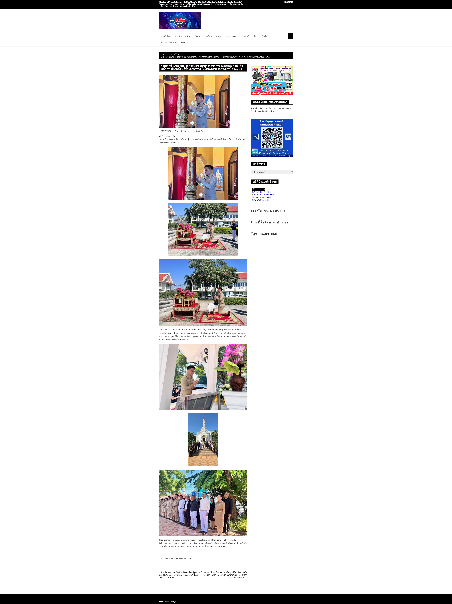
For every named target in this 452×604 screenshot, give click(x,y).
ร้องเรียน (208, 36)
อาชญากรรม (231, 36)
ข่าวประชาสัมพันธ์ (182, 36)
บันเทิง (264, 36)
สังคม (197, 36)
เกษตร (219, 36)
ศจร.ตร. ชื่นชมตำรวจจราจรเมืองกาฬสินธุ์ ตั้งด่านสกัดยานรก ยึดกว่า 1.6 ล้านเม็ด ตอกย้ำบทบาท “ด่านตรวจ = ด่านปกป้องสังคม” (225, 575)
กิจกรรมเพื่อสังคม (168, 42)
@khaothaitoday (182, 131)
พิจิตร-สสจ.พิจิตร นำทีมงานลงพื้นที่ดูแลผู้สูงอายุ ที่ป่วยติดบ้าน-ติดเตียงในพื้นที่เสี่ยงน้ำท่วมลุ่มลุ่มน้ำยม (200, 2)
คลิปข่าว (184, 42)
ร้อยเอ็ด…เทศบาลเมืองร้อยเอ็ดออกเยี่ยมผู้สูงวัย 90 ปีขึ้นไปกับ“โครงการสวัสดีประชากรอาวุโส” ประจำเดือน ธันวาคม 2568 (180, 575)
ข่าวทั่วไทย (165, 36)
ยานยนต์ (245, 36)
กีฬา (255, 36)
